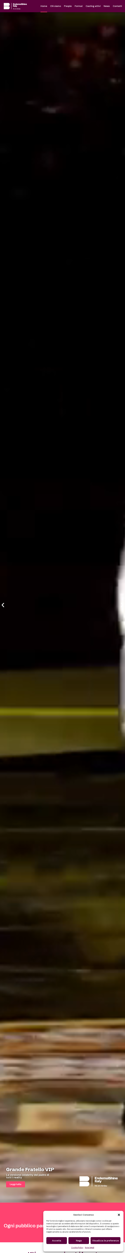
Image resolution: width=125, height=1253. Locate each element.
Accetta (56, 1240)
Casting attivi (93, 6)
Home (44, 6)
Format (79, 6)
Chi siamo (55, 6)
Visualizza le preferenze (105, 1240)
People (68, 6)
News (107, 6)
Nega (79, 1240)
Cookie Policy (77, 1247)
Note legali (89, 1247)
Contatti (117, 6)
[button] (118, 1214)
